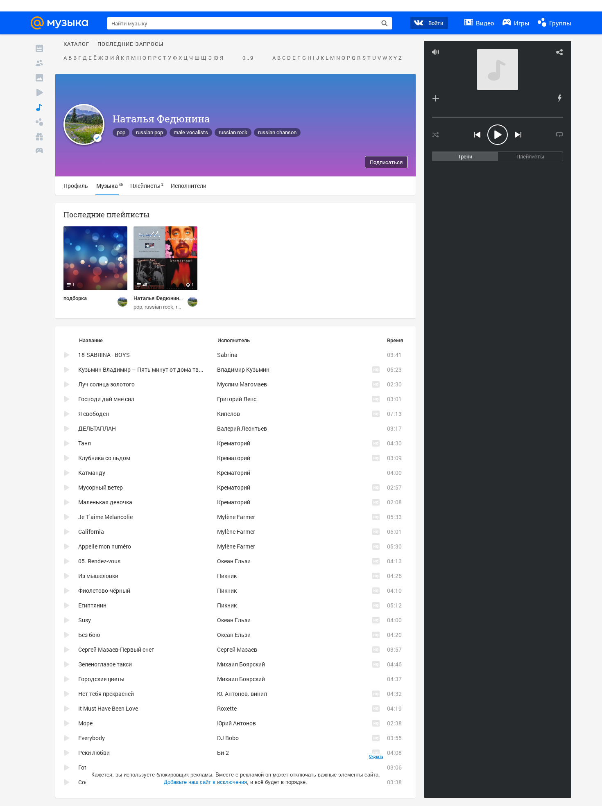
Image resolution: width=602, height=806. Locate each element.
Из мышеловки (98, 576)
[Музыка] (39, 107)
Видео (484, 23)
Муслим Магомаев (242, 384)
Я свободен (93, 414)
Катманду (91, 472)
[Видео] (39, 92)
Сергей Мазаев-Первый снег (116, 649)
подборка (75, 298)
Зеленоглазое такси (105, 664)
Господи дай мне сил (106, 399)
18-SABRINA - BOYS (104, 355)
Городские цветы (101, 679)
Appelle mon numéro (104, 546)
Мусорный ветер (100, 487)
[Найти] (384, 23)
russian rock (233, 132)
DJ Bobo (228, 738)
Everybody (91, 738)
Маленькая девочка (105, 502)
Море (85, 723)
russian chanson (277, 132)
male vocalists (191, 132)
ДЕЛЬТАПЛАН (97, 428)
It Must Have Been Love (108, 708)
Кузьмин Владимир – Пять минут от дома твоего (144, 369)
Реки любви (94, 752)
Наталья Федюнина (161, 118)
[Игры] (39, 151)
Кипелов (228, 414)
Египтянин (92, 605)
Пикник (227, 576)
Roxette (227, 708)
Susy (84, 620)
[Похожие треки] (559, 98)
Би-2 (223, 752)
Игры (521, 23)
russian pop (149, 132)
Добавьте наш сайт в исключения (205, 782)
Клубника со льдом (104, 458)
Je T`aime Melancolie (105, 517)
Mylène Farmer (236, 517)
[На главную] (62, 22)
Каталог (76, 44)
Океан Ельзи (234, 561)
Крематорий (233, 443)
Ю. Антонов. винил (242, 694)
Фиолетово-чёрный (104, 590)
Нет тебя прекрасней (106, 694)
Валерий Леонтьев (242, 428)
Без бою (89, 635)
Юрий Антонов (236, 723)
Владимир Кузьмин (243, 369)
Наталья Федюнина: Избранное (172, 298)
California (91, 531)
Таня (84, 443)
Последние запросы (130, 44)
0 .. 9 (247, 58)
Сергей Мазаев (237, 649)
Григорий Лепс (236, 399)
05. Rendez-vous (99, 561)
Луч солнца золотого (106, 384)
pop (121, 132)
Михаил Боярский (241, 664)
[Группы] (39, 122)
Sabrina (227, 355)
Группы (559, 23)
